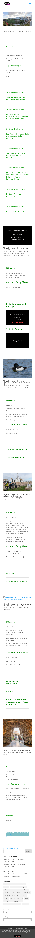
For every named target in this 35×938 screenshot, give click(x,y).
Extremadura (7, 255)
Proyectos (15, 901)
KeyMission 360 (27, 892)
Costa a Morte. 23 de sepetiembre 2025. (15, 874)
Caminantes (17, 887)
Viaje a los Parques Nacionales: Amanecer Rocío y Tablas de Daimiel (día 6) (17, 382)
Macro (18, 895)
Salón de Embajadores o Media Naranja (17, 750)
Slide (21, 901)
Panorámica (20, 898)
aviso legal (31, 936)
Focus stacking (13, 889)
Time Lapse (18, 904)
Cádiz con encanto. (10, 30)
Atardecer (18, 884)
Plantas (26, 898)
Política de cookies (21, 928)
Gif (10, 892)
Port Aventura (7, 901)
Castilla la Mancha (9, 253)
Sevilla (5, 754)
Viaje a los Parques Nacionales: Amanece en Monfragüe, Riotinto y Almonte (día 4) (17, 604)
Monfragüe (15, 255)
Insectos (19, 892)
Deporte (24, 887)
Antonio (8, 31)
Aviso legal (9, 928)
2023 (22, 31)
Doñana (17, 253)
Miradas (24, 895)
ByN (11, 887)
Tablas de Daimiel (24, 255)
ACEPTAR (17, 936)
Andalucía (28, 31)
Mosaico (6, 898)
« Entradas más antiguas (11, 848)
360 (5, 884)
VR (27, 904)
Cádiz (5, 34)
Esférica (6, 889)
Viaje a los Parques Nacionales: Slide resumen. (16, 248)
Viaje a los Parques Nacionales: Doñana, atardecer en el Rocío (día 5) (17, 495)
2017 (22, 752)
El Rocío (23, 253)
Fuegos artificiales (23, 889)
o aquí (10, 835)
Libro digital (7, 895)
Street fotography (8, 904)
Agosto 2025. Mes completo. (12, 876)
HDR (14, 892)
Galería (6, 892)
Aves (24, 884)
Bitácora (6, 887)
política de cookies (16, 934)
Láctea (13, 895)
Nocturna (12, 898)
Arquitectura (11, 884)
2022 (21, 251)
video (23, 904)
